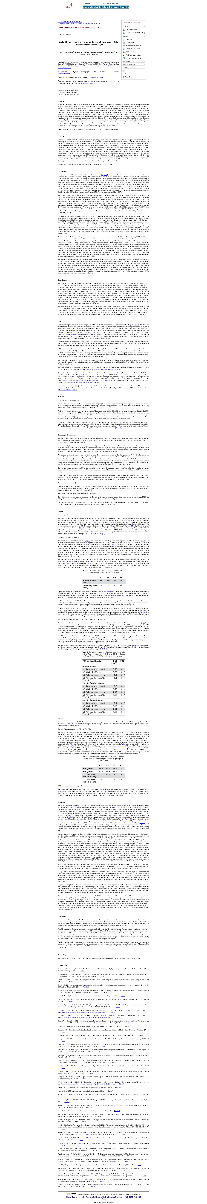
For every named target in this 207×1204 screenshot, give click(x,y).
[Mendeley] (124, 70)
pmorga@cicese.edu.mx (111, 66)
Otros (127, 70)
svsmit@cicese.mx (98, 77)
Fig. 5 (143, 541)
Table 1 (90, 563)
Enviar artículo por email (133, 58)
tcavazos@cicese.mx (64, 73)
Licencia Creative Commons (132, 1194)
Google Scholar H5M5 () (135, 33)
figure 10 (127, 907)
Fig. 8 (68, 734)
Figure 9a (139, 853)
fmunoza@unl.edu (89, 83)
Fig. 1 (61, 261)
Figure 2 (118, 428)
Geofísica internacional (70, 21)
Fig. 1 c (116, 807)
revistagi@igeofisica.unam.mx (103, 1202)
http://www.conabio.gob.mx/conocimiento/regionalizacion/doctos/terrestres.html (84, 1017)
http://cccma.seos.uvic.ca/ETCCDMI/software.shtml (75, 334)
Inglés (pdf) (129, 39)
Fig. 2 (137, 325)
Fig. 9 (102, 789)
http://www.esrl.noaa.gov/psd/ (67, 390)
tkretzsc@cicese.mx (64, 68)
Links (82, 971)
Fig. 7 (74, 724)
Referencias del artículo (133, 46)
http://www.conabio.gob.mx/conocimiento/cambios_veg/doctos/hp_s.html (82, 1012)
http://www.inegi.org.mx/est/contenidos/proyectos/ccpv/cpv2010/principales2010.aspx (86, 1084)
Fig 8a (123, 744)
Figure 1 (104, 175)
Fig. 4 (87, 541)
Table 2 (136, 645)
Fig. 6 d (106, 791)
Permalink (128, 77)
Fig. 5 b (131, 605)
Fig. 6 (142, 623)
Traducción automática (133, 55)
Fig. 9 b (136, 868)
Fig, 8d (74, 746)
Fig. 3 (81, 528)
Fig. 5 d (142, 612)
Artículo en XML (131, 42)
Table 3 (121, 740)
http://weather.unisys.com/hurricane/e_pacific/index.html (101, 369)
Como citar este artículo (133, 49)
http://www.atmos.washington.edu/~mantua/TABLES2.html (80, 382)
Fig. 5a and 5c (109, 591)
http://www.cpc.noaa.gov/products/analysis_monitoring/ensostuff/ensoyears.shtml (85, 380)
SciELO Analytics (131, 30)
